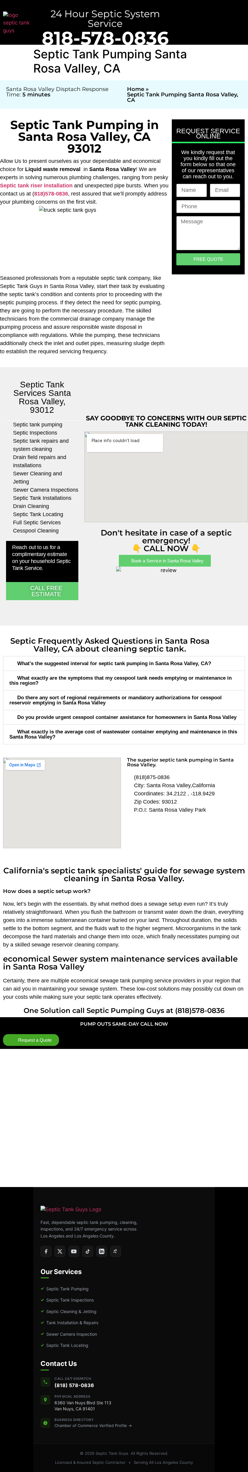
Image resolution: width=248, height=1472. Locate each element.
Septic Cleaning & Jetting (68, 1311)
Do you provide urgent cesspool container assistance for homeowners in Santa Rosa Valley (127, 717)
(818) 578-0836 (74, 1385)
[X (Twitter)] (59, 1251)
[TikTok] (87, 1251)
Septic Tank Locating (64, 1345)
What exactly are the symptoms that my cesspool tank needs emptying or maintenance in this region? (120, 680)
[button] (124, 663)
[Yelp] (115, 1251)
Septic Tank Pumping (65, 1288)
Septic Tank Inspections (67, 1299)
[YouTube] (73, 1251)
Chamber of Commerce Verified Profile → (93, 1425)
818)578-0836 (51, 194)
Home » (138, 89)
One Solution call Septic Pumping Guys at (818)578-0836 (124, 1010)
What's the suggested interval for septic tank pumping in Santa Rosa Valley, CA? (114, 663)
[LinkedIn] (101, 1251)
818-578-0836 (105, 38)
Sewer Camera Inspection (69, 1333)
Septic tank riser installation (36, 186)
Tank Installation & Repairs (69, 1322)
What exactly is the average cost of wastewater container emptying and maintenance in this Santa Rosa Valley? (123, 734)
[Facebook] (46, 1251)
